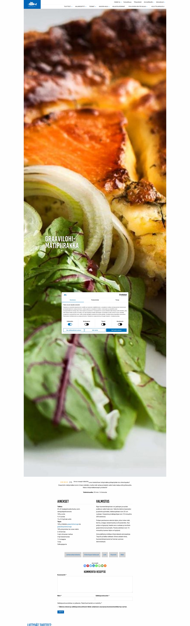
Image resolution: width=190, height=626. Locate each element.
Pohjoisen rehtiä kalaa (137, 6)
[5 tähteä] (67, 482)
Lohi (104, 555)
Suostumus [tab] (73, 300)
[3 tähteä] (64, 482)
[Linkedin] (93, 565)
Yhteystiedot (138, 2)
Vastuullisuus (127, 2)
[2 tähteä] (62, 482)
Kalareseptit (80, 6)
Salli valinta (95, 330)
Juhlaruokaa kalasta (73, 555)
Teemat (91, 6)
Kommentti (61, 575)
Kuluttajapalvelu (157, 6)
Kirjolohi (113, 555)
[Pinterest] (87, 565)
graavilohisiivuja (73, 524)
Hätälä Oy (117, 2)
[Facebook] (85, 565)
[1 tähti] (61, 482)
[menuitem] (117, 2)
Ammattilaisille (148, 2)
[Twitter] (90, 565)
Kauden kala (103, 6)
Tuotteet (67, 6)
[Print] (105, 565)
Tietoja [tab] (117, 300)
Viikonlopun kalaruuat (91, 555)
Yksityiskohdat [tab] (95, 300)
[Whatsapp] (96, 565)
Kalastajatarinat (118, 6)
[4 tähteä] (66, 482)
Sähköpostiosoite (102, 596)
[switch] (87, 324)
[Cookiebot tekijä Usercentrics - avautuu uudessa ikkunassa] (120, 295)
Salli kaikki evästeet (116, 330)
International (160, 2)
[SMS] (99, 565)
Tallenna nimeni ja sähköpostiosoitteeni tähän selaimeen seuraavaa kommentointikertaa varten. (93, 607)
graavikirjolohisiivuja (64, 527)
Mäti (122, 555)
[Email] (102, 565)
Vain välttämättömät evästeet (73, 330)
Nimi (59, 596)
